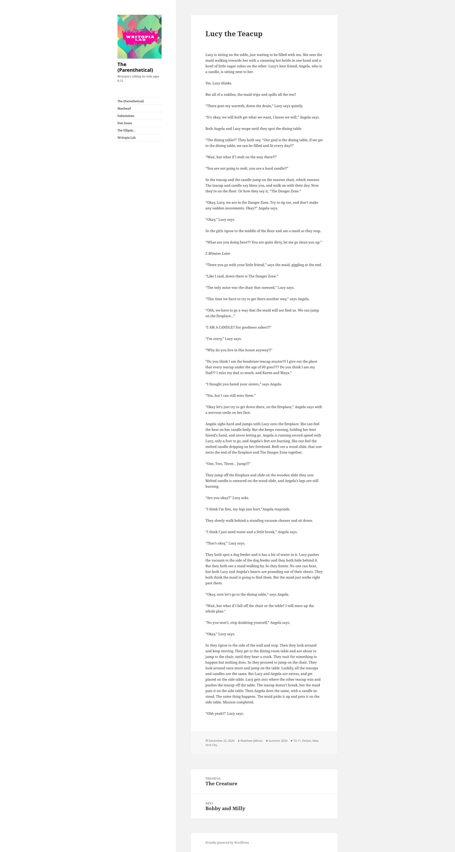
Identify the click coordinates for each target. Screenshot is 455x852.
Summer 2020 (278, 741)
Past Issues (124, 123)
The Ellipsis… (126, 130)
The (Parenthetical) (135, 67)
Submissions (125, 116)
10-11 (297, 741)
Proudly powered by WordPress (227, 843)
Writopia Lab (126, 138)
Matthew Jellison (251, 741)
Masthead (124, 108)
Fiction (306, 741)
